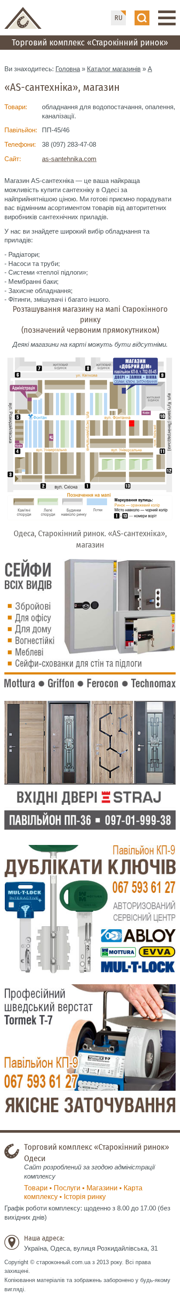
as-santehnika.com (69, 158)
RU (118, 18)
